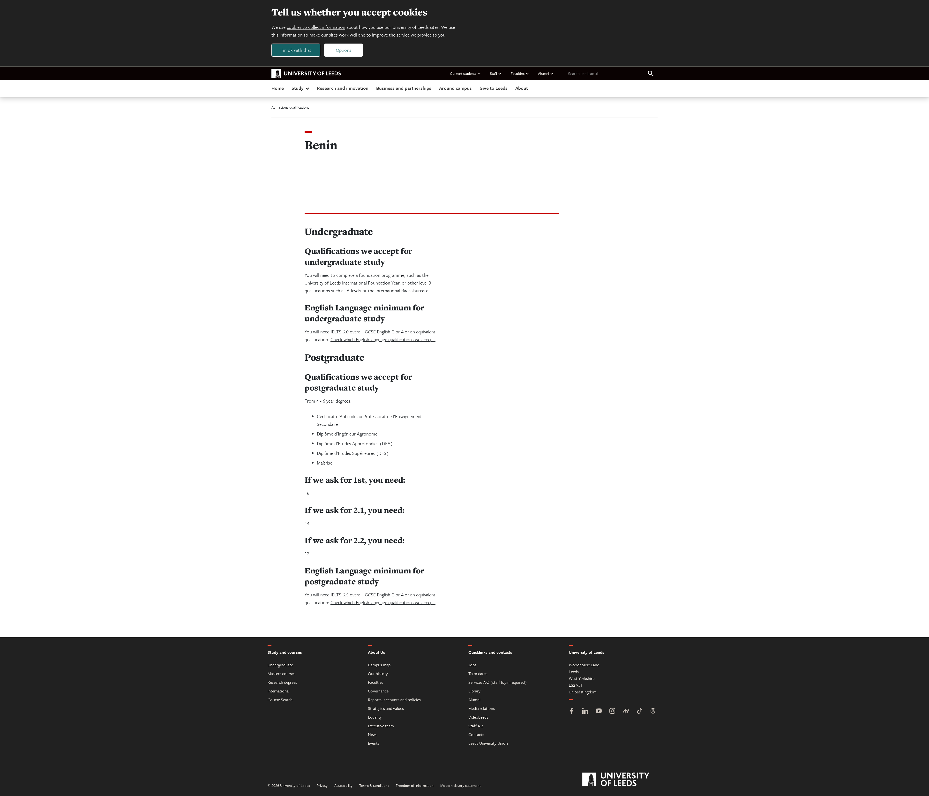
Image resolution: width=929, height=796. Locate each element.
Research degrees (282, 682)
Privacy (322, 785)
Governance (378, 691)
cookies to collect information (316, 27)
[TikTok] (639, 711)
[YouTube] (599, 711)
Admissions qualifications (290, 107)
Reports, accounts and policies (394, 700)
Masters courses (281, 673)
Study (297, 88)
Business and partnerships (403, 88)
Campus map (379, 665)
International (279, 691)
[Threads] (653, 711)
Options (343, 50)
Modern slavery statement (460, 785)
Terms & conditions (374, 785)
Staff (493, 73)
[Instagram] (612, 711)
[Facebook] (572, 711)
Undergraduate (280, 665)
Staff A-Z (475, 726)
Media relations (481, 708)
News (372, 734)
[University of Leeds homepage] (306, 73)
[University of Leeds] (621, 779)
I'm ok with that (295, 50)
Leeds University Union (488, 743)
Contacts (476, 734)
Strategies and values (386, 708)
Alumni (543, 73)
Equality (375, 717)
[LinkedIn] (585, 711)
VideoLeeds (478, 717)
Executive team (381, 726)
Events (373, 743)
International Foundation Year (370, 282)
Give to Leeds (493, 88)
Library (474, 691)
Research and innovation (342, 88)
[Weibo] (626, 711)
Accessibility (343, 785)
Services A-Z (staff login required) (497, 682)
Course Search (280, 700)
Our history (378, 673)
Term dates (477, 673)
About (521, 88)
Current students (463, 73)
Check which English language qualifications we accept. (382, 339)
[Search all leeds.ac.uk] (651, 74)
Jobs (472, 665)
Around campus (455, 88)
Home (277, 88)
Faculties (517, 73)
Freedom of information (415, 785)
